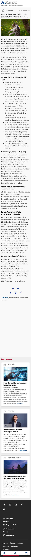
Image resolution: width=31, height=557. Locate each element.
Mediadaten (10, 535)
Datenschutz (14, 546)
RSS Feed (5, 543)
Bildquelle (21, 543)
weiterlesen (20, 403)
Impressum (6, 546)
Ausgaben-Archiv (11, 525)
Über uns (12, 543)
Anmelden (5, 297)
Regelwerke (6, 549)
